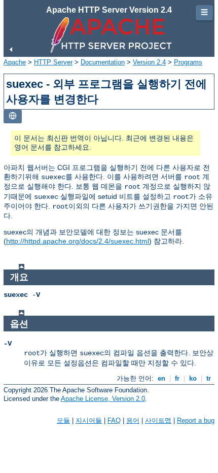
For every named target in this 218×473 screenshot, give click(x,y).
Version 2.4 (149, 62)
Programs (188, 62)
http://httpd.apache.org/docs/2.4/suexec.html (77, 241)
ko (193, 378)
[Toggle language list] (13, 116)
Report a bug (195, 420)
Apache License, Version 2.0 (103, 398)
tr (208, 378)
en (161, 378)
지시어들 (89, 420)
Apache (15, 62)
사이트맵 (158, 420)
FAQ (114, 420)
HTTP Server (53, 62)
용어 (132, 420)
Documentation (103, 62)
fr (177, 378)
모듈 (63, 420)
